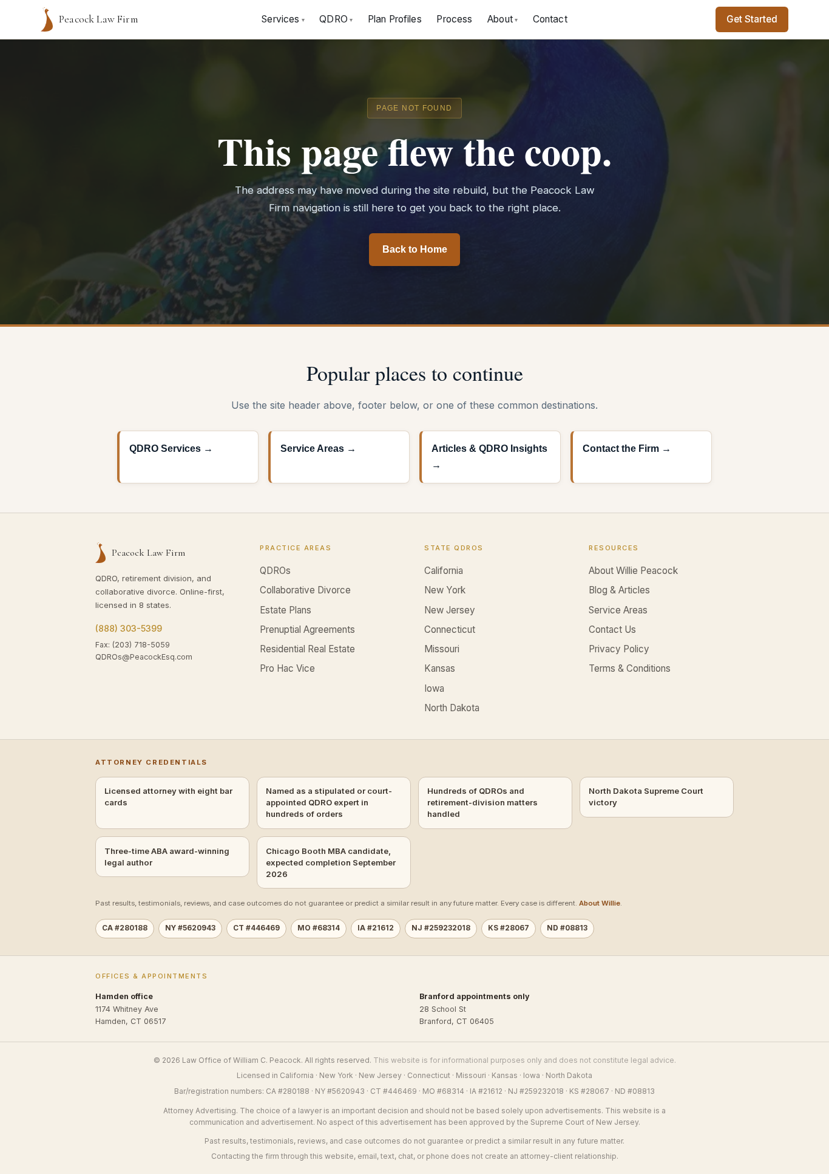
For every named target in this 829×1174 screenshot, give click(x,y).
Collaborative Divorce (305, 590)
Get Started (751, 19)
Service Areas (618, 610)
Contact (550, 19)
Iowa (434, 688)
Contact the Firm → (627, 448)
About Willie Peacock (633, 570)
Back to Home (414, 249)
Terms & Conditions (630, 668)
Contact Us (612, 629)
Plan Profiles (395, 19)
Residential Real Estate (307, 649)
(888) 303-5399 (128, 628)
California (443, 570)
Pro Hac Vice (287, 668)
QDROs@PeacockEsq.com (143, 656)
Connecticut (449, 629)
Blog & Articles (619, 590)
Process (454, 19)
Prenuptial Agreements (307, 629)
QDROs (275, 570)
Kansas (439, 668)
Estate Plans (285, 610)
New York (444, 590)
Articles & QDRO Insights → (489, 456)
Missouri (441, 649)
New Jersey (449, 610)
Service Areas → (318, 448)
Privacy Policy (619, 649)
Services (283, 19)
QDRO (336, 19)
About (502, 19)
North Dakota (451, 708)
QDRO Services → (171, 448)
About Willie (599, 903)
